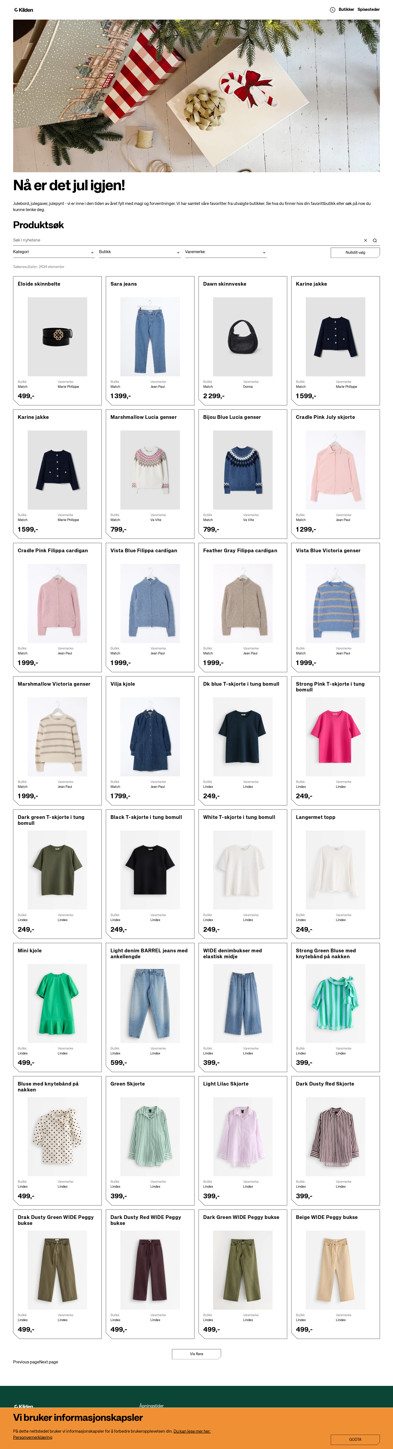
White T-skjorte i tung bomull (239, 817)
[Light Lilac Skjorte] (242, 1136)
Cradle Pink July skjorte (325, 417)
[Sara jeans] (150, 336)
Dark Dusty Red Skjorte (325, 1084)
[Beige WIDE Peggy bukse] (335, 1270)
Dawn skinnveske (224, 284)
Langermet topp (315, 817)
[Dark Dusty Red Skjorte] (335, 1136)
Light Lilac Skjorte (226, 1084)
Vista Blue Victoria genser (328, 550)
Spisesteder (369, 10)
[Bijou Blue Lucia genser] (242, 470)
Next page (48, 1362)
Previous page (26, 1362)
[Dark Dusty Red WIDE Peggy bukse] (150, 1270)
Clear (365, 240)
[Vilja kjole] (150, 736)
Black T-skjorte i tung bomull (146, 817)
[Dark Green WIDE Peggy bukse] (242, 1270)
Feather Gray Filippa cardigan (240, 550)
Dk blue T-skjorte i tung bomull (241, 684)
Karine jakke (311, 284)
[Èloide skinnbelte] (57, 336)
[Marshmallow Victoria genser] (57, 736)
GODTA (355, 1440)
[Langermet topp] (335, 870)
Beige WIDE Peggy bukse (327, 1217)
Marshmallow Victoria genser (54, 684)
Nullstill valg (355, 253)
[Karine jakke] (335, 336)
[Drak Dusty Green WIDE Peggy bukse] (57, 1270)
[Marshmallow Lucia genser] (150, 470)
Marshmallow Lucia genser (144, 417)
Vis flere (196, 1354)
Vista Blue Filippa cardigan (144, 550)
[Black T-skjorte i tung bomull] (150, 870)
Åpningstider (332, 9)
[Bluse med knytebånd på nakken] (57, 1136)
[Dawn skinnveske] (242, 336)
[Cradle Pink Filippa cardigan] (57, 603)
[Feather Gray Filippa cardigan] (242, 603)
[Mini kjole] (57, 1003)
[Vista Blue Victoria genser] (335, 603)
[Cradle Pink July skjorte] (335, 470)
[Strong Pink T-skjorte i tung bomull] (335, 736)
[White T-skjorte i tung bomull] (242, 870)
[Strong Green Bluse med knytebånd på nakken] (335, 1003)
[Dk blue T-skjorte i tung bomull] (242, 736)
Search (375, 240)
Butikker (346, 10)
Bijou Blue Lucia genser (232, 417)
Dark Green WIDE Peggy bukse (241, 1217)
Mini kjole (30, 950)
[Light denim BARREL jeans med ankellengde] (150, 1003)
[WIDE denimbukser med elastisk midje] (242, 1003)
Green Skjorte (128, 1084)
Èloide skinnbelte (39, 284)
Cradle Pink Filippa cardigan (53, 550)
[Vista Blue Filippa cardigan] (150, 603)
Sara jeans (124, 284)
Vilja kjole (123, 684)
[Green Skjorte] (150, 1136)
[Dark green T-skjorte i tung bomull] (57, 870)
